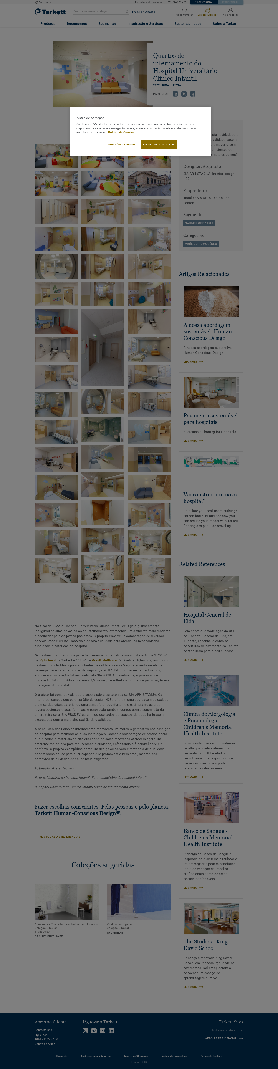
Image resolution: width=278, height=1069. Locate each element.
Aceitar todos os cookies (158, 144)
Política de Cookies (121, 132)
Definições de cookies (122, 144)
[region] (140, 131)
